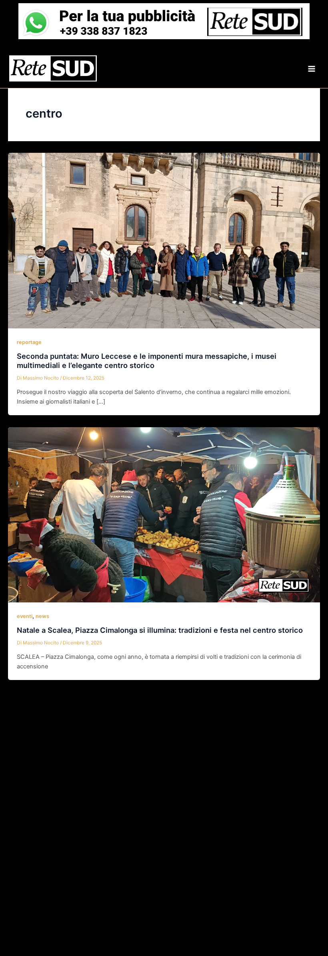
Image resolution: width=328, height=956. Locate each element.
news (42, 616)
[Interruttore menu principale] (311, 68)
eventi (24, 616)
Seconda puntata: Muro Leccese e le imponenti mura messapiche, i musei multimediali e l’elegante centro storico (146, 361)
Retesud (123, 68)
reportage (29, 342)
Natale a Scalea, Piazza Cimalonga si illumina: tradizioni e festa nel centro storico (160, 630)
